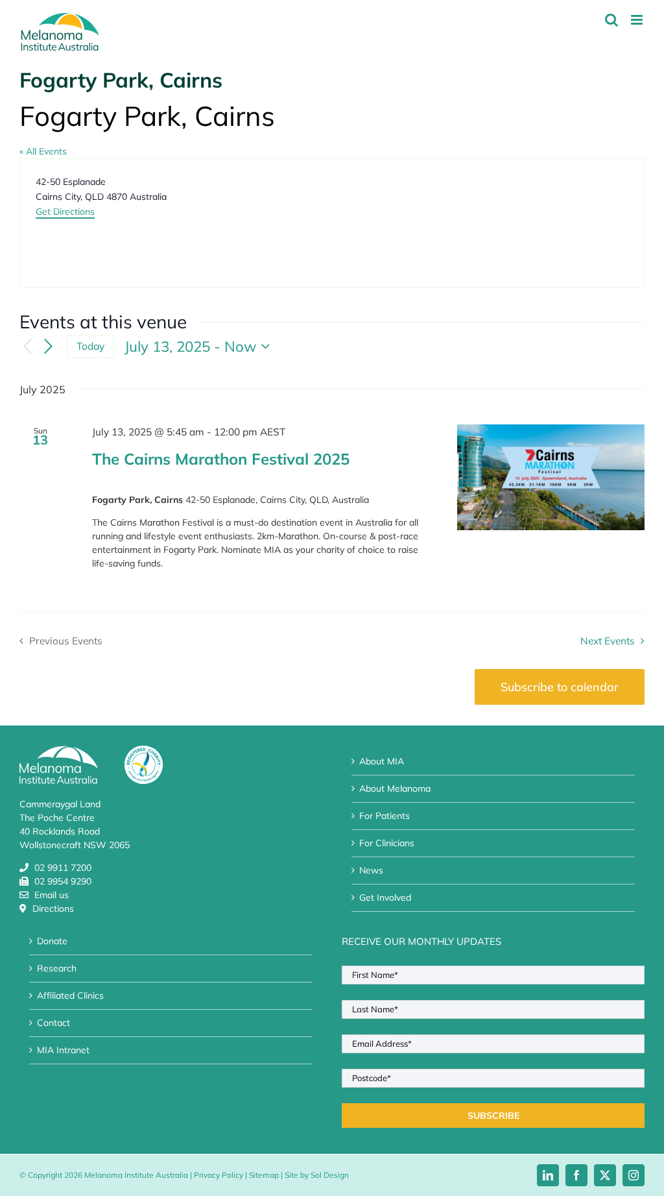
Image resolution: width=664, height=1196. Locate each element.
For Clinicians (386, 843)
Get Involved (385, 897)
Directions (53, 908)
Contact (53, 1023)
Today (90, 345)
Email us (51, 895)
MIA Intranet (63, 1050)
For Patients (384, 816)
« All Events (43, 151)
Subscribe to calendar (560, 687)
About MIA (381, 761)
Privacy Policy (218, 1175)
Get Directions (65, 211)
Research (57, 968)
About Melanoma (395, 788)
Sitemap (264, 1175)
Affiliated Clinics (70, 995)
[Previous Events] (27, 347)
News (371, 870)
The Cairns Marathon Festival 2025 (221, 459)
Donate (52, 941)
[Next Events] (48, 346)
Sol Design (330, 1175)
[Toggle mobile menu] (638, 20)
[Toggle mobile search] (611, 20)
